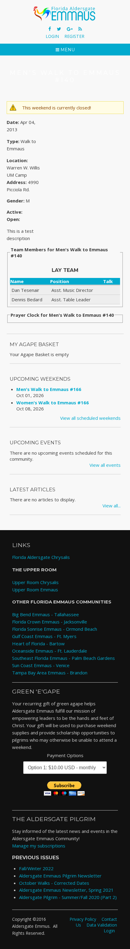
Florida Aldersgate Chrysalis (41, 557)
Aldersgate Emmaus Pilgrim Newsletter (60, 876)
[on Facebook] (50, 29)
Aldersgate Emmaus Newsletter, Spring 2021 (66, 890)
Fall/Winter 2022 (36, 868)
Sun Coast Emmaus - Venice (41, 665)
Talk (108, 281)
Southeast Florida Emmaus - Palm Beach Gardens (63, 658)
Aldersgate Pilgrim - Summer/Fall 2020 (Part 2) (68, 897)
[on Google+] (70, 29)
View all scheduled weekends (90, 418)
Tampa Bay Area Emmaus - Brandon (49, 673)
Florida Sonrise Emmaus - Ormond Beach (54, 629)
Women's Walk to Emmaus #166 (52, 402)
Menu (67, 49)
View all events (105, 465)
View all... (111, 506)
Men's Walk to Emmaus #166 (48, 389)
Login (52, 36)
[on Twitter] (59, 29)
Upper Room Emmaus (35, 589)
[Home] (65, 13)
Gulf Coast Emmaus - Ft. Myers (44, 636)
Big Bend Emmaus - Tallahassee (45, 614)
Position (59, 281)
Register (74, 36)
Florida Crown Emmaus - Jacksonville (49, 622)
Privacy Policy (83, 919)
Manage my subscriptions (38, 846)
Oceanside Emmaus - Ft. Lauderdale (49, 651)
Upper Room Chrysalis (35, 582)
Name (17, 281)
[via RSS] (80, 29)
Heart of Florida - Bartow (38, 643)
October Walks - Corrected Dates (54, 883)
